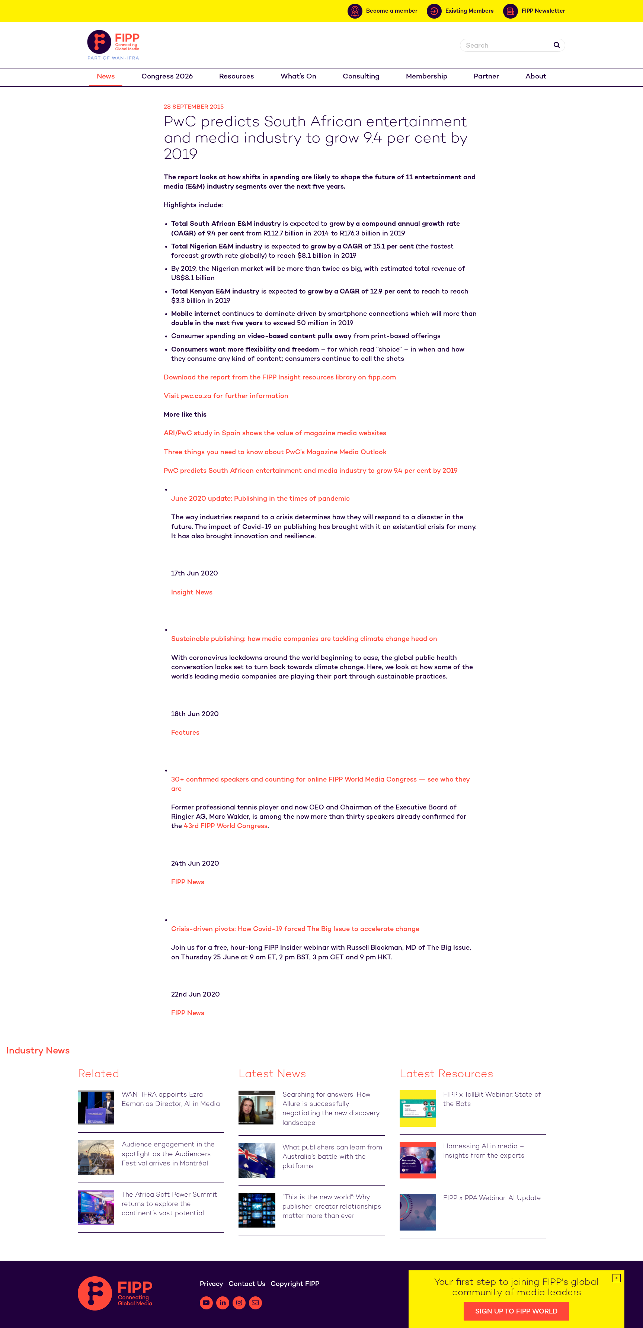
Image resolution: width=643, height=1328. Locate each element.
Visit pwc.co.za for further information (226, 396)
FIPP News (187, 882)
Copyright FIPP (295, 1284)
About (535, 77)
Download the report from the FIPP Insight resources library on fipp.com (280, 377)
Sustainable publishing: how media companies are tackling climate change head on (304, 639)
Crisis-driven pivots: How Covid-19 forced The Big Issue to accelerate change (295, 929)
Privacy (211, 1284)
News (106, 77)
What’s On (298, 77)
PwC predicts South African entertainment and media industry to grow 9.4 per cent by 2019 (311, 471)
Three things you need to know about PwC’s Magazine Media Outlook (275, 452)
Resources (236, 77)
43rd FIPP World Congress (226, 826)
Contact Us (246, 1284)
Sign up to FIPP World (516, 1311)
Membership (427, 77)
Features (185, 733)
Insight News (191, 592)
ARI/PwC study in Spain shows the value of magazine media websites (275, 433)
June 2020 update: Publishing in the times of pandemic (260, 499)
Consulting (361, 77)
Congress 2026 (167, 77)
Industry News (38, 1051)
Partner (486, 77)
